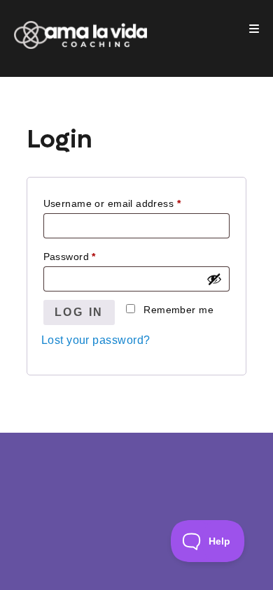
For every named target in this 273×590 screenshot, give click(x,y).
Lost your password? (95, 340)
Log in (79, 312)
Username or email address (112, 203)
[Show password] (214, 279)
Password (69, 256)
